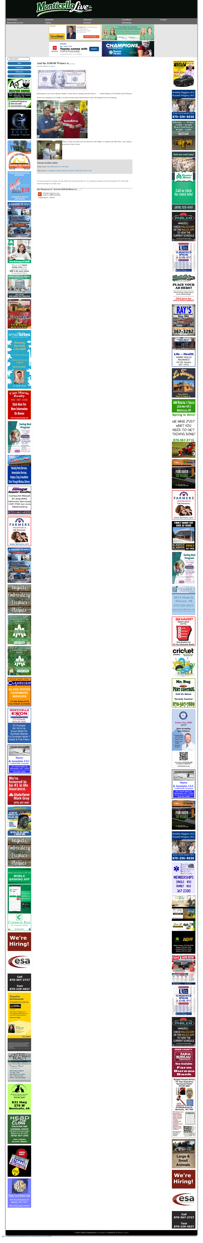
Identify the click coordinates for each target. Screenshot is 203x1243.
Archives (87, 23)
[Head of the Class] (19, 1143)
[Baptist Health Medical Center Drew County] (128, 56)
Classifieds (126, 20)
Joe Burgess (51, 66)
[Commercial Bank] (19, 930)
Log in (126, 1232)
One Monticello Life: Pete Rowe (58, 167)
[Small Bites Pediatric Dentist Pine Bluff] (19, 388)
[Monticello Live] (75, 56)
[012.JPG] (62, 90)
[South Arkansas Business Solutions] (183, 645)
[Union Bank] (183, 271)
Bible (19, 63)
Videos (48, 23)
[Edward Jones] (75, 40)
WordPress (119, 1232)
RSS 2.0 (120, 181)
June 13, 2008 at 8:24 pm (52, 195)
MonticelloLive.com (15, 23)
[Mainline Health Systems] (128, 40)
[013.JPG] (62, 138)
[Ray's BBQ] (183, 335)
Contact (163, 20)
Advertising (126, 23)
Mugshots (49, 20)
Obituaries (88, 20)
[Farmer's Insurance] (19, 545)
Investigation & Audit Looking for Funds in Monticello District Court (69, 171)
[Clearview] (19, 706)
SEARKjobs (12, 20)
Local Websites (19, 76)
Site (85, 181)
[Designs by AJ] (19, 107)
